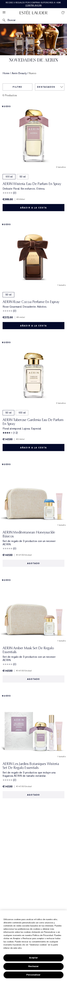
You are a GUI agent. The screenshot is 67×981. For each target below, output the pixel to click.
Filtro (17, 87)
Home (6, 73)
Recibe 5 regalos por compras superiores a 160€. (33, 4)
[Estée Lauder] (33, 12)
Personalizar (33, 974)
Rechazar (33, 966)
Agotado (33, 563)
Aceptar (33, 957)
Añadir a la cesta (33, 207)
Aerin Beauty (19, 73)
